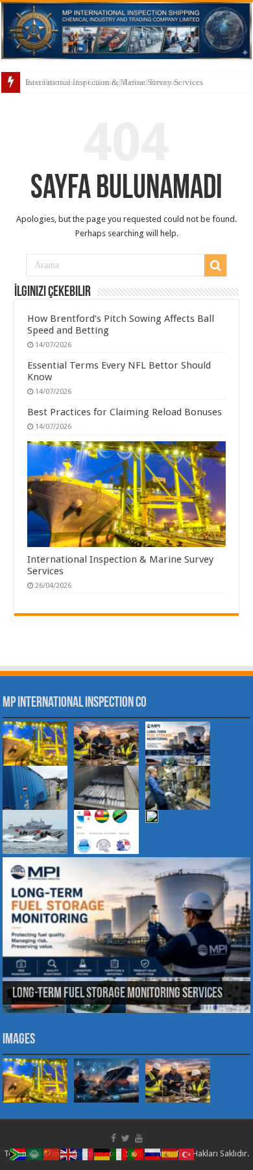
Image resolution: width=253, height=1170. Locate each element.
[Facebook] (113, 1138)
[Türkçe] (186, 1153)
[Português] (136, 1153)
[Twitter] (125, 1138)
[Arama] (215, 265)
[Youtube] (139, 1138)
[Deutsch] (102, 1153)
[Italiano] (119, 1153)
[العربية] (35, 1153)
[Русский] (153, 1153)
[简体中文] (51, 1153)
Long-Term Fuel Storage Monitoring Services (117, 993)
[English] (68, 1153)
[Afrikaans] (18, 1153)
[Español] (170, 1153)
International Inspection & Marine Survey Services (114, 82)
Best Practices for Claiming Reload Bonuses (124, 412)
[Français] (85, 1153)
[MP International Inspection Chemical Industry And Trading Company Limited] (126, 30)
